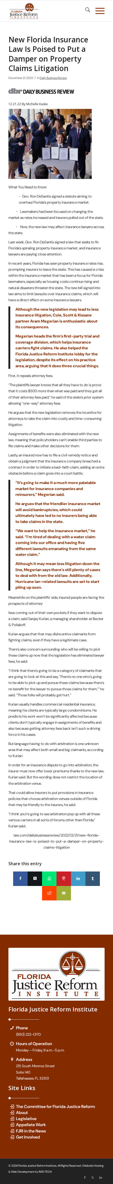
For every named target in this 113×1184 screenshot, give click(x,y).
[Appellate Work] (12, 1125)
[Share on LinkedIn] (78, 878)
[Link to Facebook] (85, 1177)
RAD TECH (45, 1171)
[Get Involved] (12, 1137)
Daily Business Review (53, 78)
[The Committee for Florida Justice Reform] (12, 1107)
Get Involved (28, 1137)
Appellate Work (31, 1124)
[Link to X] (93, 1177)
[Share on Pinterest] (63, 878)
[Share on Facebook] (20, 878)
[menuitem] (85, 10)
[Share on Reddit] (49, 893)
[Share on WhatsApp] (49, 878)
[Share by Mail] (63, 893)
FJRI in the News (31, 1131)
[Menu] (97, 10)
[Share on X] (35, 878)
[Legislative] (12, 1119)
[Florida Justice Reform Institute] (46, 10)
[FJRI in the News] (12, 1131)
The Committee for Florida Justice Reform (55, 1106)
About (22, 1112)
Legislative (26, 1118)
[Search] (85, 10)
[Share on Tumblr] (92, 878)
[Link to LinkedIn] (101, 1177)
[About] (12, 1113)
